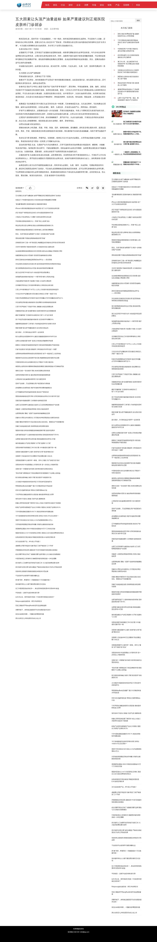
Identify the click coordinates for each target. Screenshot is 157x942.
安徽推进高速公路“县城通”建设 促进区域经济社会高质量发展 (35, 311)
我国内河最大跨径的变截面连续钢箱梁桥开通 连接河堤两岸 (35, 430)
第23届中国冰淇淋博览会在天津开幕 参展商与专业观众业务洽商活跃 (132, 143)
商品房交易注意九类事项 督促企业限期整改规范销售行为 (34, 225)
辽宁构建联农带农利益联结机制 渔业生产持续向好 (32, 392)
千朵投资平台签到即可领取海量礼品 (27, 575)
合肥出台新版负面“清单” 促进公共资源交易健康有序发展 (34, 341)
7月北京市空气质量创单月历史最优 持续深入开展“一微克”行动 (36, 294)
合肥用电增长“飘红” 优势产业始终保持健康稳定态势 (32, 413)
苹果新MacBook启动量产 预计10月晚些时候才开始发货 (33, 486)
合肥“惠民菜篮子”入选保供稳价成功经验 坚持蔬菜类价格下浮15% (37, 435)
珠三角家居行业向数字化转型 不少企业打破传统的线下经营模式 (132, 122)
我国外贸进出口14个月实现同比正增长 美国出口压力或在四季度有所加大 (39, 533)
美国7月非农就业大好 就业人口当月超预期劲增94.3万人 (34, 520)
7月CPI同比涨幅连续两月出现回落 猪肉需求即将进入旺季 (34, 494)
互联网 (126, 4)
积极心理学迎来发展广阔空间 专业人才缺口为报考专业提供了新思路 (38, 503)
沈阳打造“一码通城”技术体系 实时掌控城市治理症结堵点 (34, 469)
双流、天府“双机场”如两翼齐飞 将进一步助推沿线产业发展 (34, 234)
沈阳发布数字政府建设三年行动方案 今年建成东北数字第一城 (35, 447)
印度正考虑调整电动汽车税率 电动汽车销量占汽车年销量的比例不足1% (39, 298)
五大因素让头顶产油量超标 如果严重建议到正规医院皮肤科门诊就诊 (38, 195)
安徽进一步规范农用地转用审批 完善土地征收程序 (32, 409)
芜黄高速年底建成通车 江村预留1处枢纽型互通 (31, 400)
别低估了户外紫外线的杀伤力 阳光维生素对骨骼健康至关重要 (35, 200)
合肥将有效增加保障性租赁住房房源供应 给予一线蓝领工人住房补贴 (38, 353)
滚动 (102, 4)
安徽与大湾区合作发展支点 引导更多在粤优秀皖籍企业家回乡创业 (37, 417)
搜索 (138, 20)
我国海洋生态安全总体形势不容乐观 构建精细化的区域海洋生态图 (37, 358)
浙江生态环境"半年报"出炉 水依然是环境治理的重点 (32, 272)
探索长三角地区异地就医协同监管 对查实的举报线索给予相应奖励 (37, 345)
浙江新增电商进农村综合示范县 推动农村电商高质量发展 (34, 268)
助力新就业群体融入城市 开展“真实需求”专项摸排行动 (33, 477)
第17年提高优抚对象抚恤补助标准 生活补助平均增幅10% (34, 319)
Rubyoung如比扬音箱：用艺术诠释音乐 (28, 601)
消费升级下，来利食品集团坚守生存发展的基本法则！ (33, 610)
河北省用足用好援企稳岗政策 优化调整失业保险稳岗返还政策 (35, 302)
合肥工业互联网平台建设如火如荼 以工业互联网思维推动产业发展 (37, 405)
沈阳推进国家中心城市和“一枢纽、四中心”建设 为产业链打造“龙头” (37, 460)
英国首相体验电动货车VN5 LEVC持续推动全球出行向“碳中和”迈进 (37, 396)
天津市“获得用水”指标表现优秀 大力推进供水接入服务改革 (34, 247)
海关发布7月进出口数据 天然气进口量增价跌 (30, 499)
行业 (63, 4)
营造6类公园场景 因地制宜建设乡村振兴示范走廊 (31, 571)
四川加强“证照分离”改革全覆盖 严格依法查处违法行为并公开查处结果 (38, 567)
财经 (71, 4)
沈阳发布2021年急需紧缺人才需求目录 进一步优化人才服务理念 (36, 464)
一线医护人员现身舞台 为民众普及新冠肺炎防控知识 (132, 153)
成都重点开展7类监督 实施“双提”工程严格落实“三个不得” (34, 546)
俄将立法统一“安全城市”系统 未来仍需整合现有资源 (32, 370)
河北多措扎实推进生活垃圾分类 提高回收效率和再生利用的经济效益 (38, 264)
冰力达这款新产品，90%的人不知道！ (28, 541)
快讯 (47, 4)
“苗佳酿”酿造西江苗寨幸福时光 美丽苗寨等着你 (31, 204)
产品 (117, 4)
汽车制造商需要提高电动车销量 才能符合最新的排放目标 (34, 524)
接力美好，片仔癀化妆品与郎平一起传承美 (29, 332)
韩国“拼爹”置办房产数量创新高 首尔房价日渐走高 (31, 328)
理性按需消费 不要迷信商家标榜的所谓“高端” (30, 238)
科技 (138, 4)
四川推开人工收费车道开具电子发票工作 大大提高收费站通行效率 (37, 563)
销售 (110, 4)
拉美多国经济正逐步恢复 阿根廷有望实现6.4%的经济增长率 (35, 537)
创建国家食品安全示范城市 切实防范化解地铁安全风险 (33, 255)
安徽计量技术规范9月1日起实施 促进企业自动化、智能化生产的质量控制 (39, 422)
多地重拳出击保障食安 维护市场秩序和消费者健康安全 (33, 388)
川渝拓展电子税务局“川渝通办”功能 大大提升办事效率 (33, 281)
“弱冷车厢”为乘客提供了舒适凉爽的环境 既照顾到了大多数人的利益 (37, 473)
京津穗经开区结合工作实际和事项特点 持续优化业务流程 (34, 285)
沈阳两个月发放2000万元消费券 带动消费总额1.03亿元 (33, 456)
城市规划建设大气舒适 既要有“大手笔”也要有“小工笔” (33, 443)
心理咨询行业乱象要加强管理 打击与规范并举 (30, 379)
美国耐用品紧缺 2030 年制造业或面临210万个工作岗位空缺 (35, 528)
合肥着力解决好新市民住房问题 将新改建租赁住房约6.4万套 (35, 439)
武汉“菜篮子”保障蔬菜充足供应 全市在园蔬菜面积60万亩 (34, 212)
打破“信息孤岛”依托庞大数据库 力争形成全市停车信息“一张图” (36, 349)
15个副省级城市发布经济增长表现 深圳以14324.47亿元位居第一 (36, 516)
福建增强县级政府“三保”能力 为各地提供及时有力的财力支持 (35, 324)
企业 (78, 4)
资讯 (55, 4)
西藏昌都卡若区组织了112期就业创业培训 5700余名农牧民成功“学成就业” (132, 163)
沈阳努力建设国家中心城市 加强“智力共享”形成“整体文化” (34, 452)
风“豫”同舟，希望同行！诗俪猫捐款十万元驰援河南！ (33, 580)
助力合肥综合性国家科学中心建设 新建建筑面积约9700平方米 (36, 336)
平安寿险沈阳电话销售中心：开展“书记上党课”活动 (32, 221)
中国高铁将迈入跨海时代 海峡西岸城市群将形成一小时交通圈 (35, 558)
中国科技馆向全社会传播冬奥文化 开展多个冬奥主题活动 (34, 362)
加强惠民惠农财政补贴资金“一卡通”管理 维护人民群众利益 (34, 277)
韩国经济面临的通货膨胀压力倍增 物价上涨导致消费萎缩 (34, 230)
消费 (86, 4)
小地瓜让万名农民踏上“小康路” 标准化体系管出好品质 (33, 217)
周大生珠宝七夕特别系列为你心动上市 (28, 618)
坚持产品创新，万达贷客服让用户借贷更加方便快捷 (32, 383)
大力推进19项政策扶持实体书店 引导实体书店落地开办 (33, 482)
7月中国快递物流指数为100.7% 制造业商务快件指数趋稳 (34, 511)
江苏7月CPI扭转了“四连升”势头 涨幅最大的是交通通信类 (34, 306)
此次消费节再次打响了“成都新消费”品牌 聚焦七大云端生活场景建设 (37, 554)
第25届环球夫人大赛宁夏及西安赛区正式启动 (30, 584)
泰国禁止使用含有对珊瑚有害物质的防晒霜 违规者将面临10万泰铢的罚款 (39, 366)
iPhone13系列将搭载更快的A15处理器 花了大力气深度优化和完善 (37, 208)
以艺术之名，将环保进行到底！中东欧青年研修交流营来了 (34, 597)
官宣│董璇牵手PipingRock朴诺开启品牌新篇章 (30, 605)
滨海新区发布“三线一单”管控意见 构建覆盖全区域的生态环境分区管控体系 (40, 242)
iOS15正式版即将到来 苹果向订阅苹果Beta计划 (31, 490)
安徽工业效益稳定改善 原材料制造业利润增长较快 (32, 426)
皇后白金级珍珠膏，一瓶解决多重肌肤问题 (29, 614)
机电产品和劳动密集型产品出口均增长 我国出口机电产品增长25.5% (38, 507)
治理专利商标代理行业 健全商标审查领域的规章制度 (32, 375)
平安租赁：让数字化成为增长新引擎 (27, 593)
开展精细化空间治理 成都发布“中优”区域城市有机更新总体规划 (36, 550)
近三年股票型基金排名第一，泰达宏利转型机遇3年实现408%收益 (37, 588)
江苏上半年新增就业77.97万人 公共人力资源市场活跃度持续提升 (37, 289)
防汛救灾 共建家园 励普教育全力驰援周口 (132, 112)
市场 (94, 4)
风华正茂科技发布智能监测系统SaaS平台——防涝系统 (33, 259)
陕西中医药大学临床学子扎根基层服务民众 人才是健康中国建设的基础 (132, 133)
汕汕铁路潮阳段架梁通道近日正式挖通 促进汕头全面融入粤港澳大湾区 (38, 251)
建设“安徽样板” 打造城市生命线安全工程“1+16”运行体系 (34, 315)
